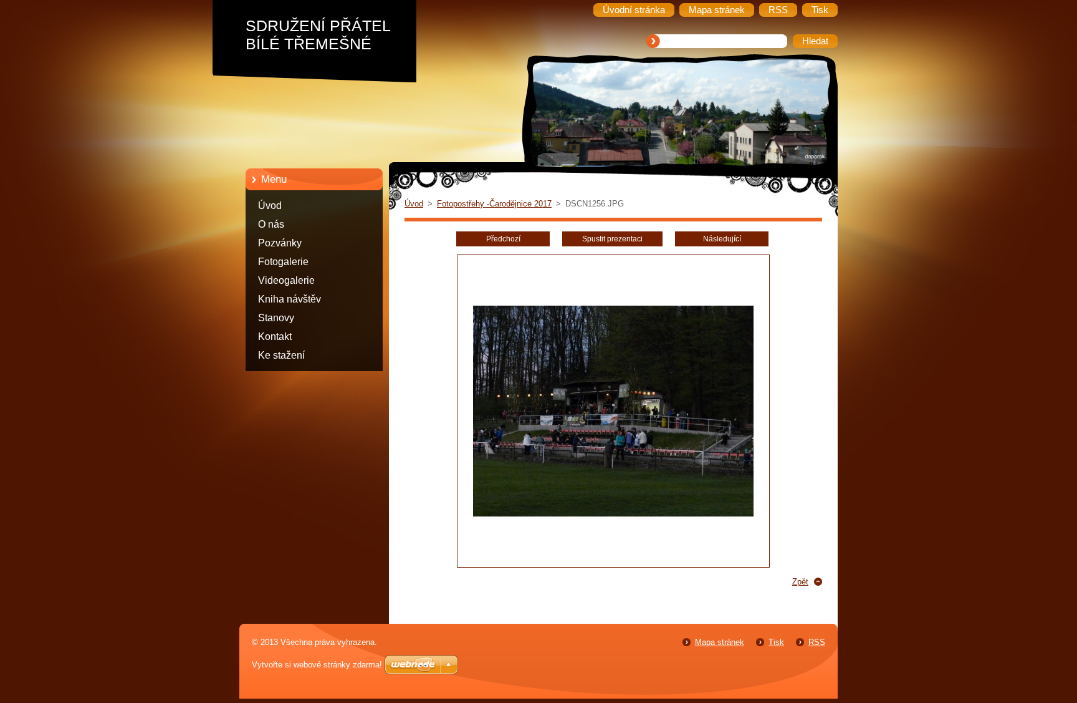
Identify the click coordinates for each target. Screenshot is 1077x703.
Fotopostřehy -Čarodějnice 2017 (494, 203)
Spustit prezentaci (612, 239)
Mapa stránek (719, 642)
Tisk (776, 642)
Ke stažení (281, 355)
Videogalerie (286, 280)
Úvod (270, 205)
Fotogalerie (283, 261)
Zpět (800, 581)
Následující (722, 239)
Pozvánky (280, 243)
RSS (816, 642)
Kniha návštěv (289, 299)
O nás (271, 224)
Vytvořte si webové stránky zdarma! (317, 664)
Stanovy (276, 318)
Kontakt (275, 336)
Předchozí (503, 239)
